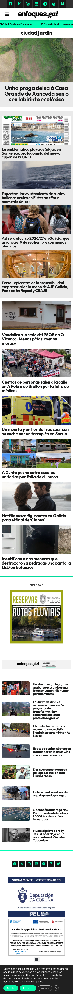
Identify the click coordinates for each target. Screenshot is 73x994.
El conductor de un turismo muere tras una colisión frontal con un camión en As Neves (51, 731)
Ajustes (45, 988)
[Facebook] (10, 4)
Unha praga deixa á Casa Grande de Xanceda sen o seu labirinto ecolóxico (36, 93)
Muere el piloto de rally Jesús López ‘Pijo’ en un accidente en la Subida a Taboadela (49, 835)
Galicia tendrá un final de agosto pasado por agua (50, 793)
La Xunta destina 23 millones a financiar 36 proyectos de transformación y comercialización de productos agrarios (48, 710)
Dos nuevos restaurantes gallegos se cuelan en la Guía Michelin (50, 772)
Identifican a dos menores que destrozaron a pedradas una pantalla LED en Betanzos (36, 563)
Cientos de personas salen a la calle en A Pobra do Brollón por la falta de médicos (35, 386)
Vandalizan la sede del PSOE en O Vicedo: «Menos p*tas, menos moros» (33, 339)
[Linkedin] (36, 4)
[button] (37, 959)
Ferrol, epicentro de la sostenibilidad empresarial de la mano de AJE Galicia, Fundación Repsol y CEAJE (35, 286)
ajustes (39, 981)
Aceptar (11, 988)
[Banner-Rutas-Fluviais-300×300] (36, 642)
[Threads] (54, 4)
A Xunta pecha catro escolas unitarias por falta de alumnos (30, 474)
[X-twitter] (19, 4)
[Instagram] (28, 4)
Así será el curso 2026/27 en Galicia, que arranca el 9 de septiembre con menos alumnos (35, 242)
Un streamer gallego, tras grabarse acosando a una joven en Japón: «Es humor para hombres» (51, 689)
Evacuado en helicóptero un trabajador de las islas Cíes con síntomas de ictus (52, 752)
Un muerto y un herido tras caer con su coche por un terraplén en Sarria (35, 431)
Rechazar (28, 988)
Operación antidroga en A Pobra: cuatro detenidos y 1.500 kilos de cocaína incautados (50, 814)
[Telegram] (45, 4)
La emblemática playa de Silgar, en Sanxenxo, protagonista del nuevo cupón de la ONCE (31, 153)
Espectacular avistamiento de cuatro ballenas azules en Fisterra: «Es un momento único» (33, 197)
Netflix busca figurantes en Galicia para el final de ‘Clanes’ (34, 517)
